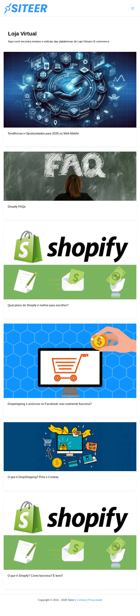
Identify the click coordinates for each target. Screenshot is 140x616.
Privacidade (95, 600)
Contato (81, 600)
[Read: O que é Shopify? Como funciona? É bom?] (70, 532)
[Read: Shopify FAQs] (70, 176)
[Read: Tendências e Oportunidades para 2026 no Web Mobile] (70, 89)
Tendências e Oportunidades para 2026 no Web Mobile (43, 133)
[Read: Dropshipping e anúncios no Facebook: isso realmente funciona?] (70, 360)
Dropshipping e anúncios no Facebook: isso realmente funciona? (50, 403)
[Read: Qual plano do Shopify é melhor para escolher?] (70, 261)
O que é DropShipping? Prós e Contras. (33, 477)
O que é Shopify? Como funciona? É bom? (35, 575)
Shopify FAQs (17, 206)
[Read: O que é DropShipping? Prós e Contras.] (70, 446)
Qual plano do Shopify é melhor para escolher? (38, 305)
